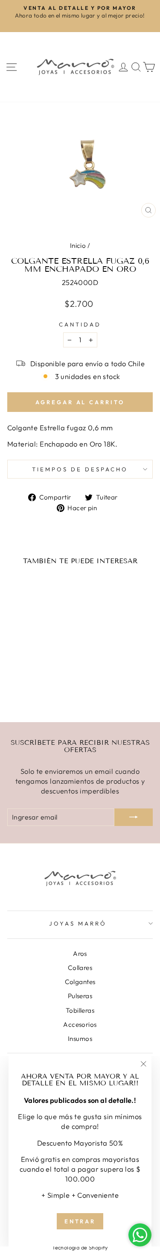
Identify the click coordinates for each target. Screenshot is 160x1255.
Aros (80, 953)
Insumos (80, 1039)
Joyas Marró (78, 923)
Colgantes (80, 982)
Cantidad (80, 324)
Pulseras (80, 996)
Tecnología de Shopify (80, 1247)
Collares (80, 968)
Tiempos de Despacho (80, 469)
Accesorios (79, 1024)
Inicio (78, 245)
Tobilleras (80, 1010)
